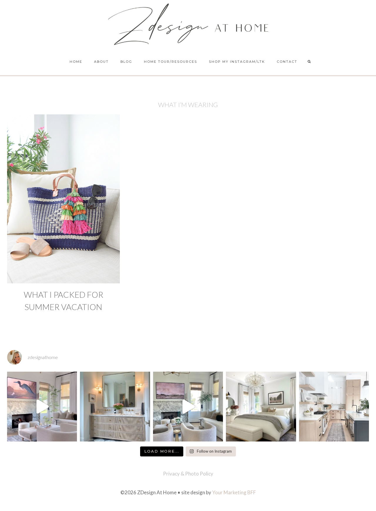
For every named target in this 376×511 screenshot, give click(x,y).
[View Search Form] (309, 62)
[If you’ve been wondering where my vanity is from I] (115, 406)
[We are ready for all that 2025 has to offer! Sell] (42, 406)
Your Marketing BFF (234, 492)
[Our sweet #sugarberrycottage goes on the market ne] (188, 406)
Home (76, 62)
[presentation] (63, 198)
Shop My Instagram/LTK (237, 62)
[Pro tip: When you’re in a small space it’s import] (261, 406)
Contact (287, 62)
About (101, 62)
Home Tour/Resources (170, 62)
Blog (126, 62)
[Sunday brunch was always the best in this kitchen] (334, 406)
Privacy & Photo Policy (188, 474)
